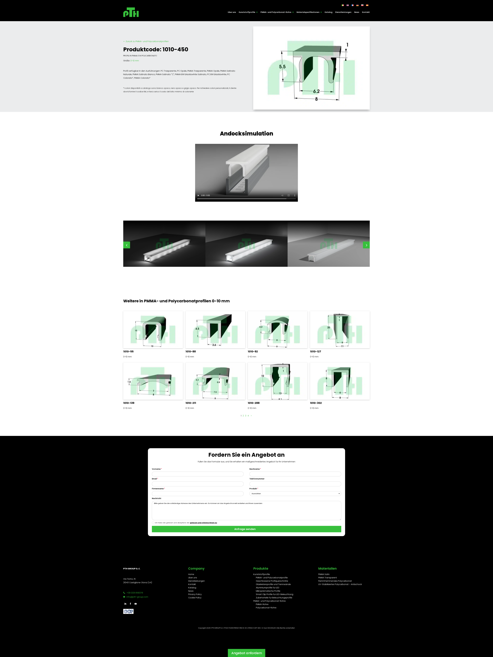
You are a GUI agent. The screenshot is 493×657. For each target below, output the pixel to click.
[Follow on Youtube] (136, 604)
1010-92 (253, 351)
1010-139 (128, 403)
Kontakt (366, 12)
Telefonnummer (256, 478)
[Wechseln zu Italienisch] (342, 5)
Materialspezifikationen (308, 12)
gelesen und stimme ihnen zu (203, 522)
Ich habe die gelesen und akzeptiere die (186, 522)
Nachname (254, 469)
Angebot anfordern (246, 653)
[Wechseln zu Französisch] (352, 5)
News (356, 12)
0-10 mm (134, 60)
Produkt (253, 488)
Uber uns (232, 12)
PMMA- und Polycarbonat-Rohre (275, 12)
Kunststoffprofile (247, 12)
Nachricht (156, 498)
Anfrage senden (245, 529)
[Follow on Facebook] (130, 604)
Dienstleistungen (343, 12)
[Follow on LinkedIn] (125, 604)
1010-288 (254, 403)
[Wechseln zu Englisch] (347, 5)
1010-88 (191, 351)
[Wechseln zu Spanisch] (367, 5)
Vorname (156, 469)
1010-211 (191, 403)
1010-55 (128, 351)
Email (154, 478)
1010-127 (315, 351)
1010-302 (316, 403)
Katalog (328, 12)
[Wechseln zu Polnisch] (362, 5)
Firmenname (158, 488)
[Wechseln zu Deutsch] (357, 5)
